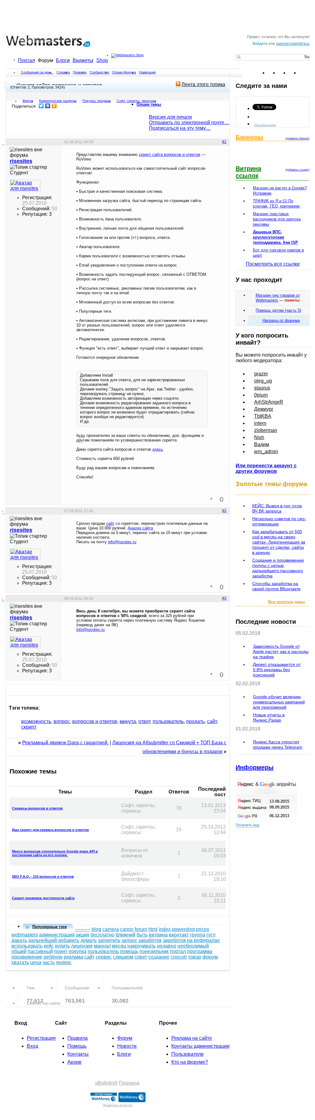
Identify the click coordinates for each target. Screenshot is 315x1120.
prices (202, 929)
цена (35, 962)
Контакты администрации (200, 1046)
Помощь (76, 1046)
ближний (125, 934)
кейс (49, 945)
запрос (129, 940)
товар (194, 957)
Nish (259, 437)
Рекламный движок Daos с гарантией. (65, 742)
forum (141, 929)
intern (260, 423)
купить (62, 945)
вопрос (62, 721)
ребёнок (53, 957)
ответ (144, 721)
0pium (261, 395)
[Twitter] (41, 106)
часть (48, 962)
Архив (74, 1062)
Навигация (147, 72)
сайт (110, 523)
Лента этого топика (203, 84)
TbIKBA (262, 416)
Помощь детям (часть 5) (278, 310)
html (153, 929)
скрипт (28, 727)
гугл (210, 934)
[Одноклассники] (54, 106)
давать (19, 940)
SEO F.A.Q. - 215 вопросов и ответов (43, 876)
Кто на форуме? (189, 1062)
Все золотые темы (286, 602)
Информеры (254, 767)
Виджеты (83, 60)
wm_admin (266, 451)
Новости (127, 1046)
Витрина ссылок (248, 172)
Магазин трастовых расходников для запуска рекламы (277, 219)
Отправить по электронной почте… (189, 122)
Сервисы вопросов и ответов (37, 808)
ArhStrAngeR (268, 402)
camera (110, 929)
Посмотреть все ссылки (273, 264)
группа (197, 934)
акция (82, 934)
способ (179, 957)
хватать (20, 962)
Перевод (129, 1083)
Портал (26, 60)
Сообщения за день (37, 72)
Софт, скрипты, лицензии (136, 101)
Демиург (263, 409)
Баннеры (249, 137)
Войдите (260, 44)
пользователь (168, 721)
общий (18, 951)
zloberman (265, 430)
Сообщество (99, 72)
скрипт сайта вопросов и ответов (169, 154)
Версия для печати (170, 117)
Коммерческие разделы (57, 101)
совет (140, 957)
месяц (119, 945)
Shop (102, 60)
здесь (157, 449)
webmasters (24, 934)
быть (142, 934)
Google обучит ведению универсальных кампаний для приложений (279, 702)
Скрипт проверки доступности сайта (43, 898)
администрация (57, 934)
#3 (224, 598)
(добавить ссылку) (297, 169)
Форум (45, 60)
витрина (158, 934)
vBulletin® (106, 1083)
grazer (261, 373)
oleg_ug (263, 380)
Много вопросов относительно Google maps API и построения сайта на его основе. (55, 853)
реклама (73, 957)
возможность (36, 721)
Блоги (63, 60)
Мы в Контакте (265, 124)
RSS (304, 73)
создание (158, 957)
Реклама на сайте (191, 1038)
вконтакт (179, 934)
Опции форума (124, 72)
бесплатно (102, 934)
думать (89, 940)
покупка (77, 951)
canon (127, 929)
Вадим (261, 444)
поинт (60, 951)
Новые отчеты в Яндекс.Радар (269, 717)
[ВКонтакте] (48, 106)
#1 (224, 142)
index (165, 929)
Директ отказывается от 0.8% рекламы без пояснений (277, 669)
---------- (82, 929)
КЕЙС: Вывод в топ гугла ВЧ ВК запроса (277, 508)
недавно (166, 945)
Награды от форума (281, 320)
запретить (109, 940)
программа (199, 951)
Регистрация (41, 1038)
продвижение (26, 957)
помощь (129, 951)
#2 (224, 511)
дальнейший (42, 940)
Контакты (78, 1054)
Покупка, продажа (96, 101)
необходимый (193, 945)
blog (96, 929)
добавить (68, 940)
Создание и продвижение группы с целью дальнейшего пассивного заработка (278, 568)
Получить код (247, 825)
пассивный (40, 951)
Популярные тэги (49, 926)
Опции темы (149, 104)
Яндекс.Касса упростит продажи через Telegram (277, 744)
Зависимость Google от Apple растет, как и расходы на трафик (281, 651)
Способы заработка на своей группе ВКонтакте (276, 586)
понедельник (154, 951)
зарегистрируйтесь (292, 44)
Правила (79, 72)
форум (210, 957)
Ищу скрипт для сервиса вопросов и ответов (50, 830)
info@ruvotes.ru (122, 542)
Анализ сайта (140, 528)
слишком (123, 957)
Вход (32, 1046)
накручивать (141, 945)
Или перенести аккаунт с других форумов (266, 468)
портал (178, 951)
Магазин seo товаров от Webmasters (278, 298)
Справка (63, 72)
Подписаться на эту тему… (180, 128)
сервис (104, 957)
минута (128, 721)
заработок (149, 940)
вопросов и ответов (94, 721)
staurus (262, 387)
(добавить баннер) (297, 138)
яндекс (64, 962)
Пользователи (187, 1054)
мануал (102, 945)
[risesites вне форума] (25, 186)
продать (195, 721)
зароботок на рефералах (191, 940)
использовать (26, 945)
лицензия (82, 945)
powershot (183, 929)
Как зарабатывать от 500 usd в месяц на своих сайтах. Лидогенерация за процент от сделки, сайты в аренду (278, 542)
